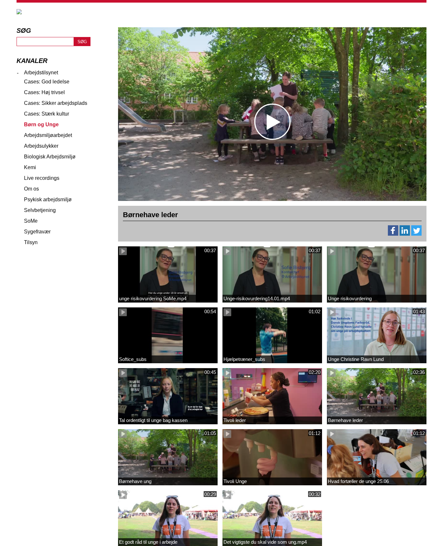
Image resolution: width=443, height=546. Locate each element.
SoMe (31, 221)
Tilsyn (31, 242)
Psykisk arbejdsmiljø (48, 199)
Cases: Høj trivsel (44, 92)
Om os (31, 189)
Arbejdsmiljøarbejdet (48, 135)
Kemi (30, 167)
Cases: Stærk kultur (46, 114)
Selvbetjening (40, 210)
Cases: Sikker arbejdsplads (55, 103)
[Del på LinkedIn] (405, 234)
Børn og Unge (41, 124)
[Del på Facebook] (393, 234)
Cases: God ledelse (46, 81)
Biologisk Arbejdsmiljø (50, 156)
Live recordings (41, 178)
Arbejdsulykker (41, 146)
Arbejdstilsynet (41, 72)
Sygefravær (37, 231)
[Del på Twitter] (416, 234)
